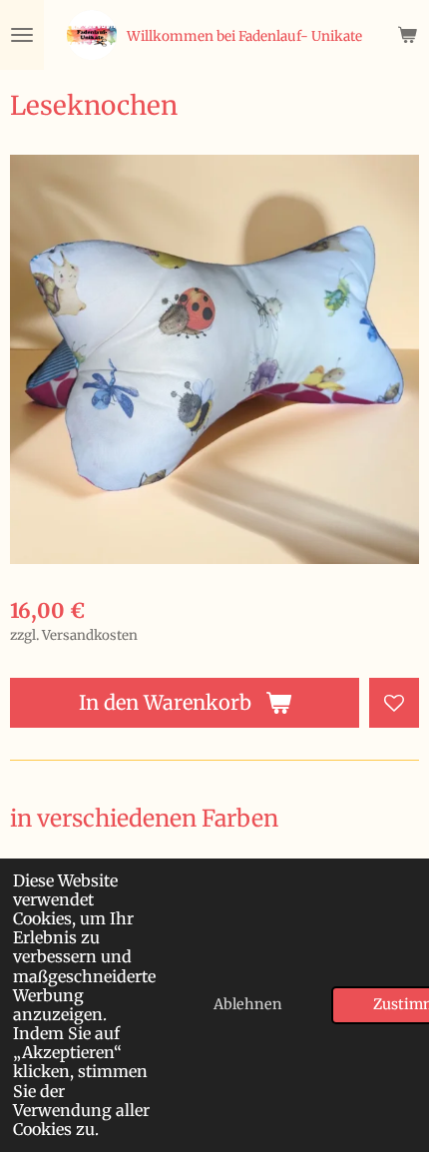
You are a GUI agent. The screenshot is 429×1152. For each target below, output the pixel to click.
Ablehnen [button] (248, 1004)
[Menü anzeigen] (22, 35)
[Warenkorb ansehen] (407, 35)
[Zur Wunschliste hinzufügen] (394, 703)
